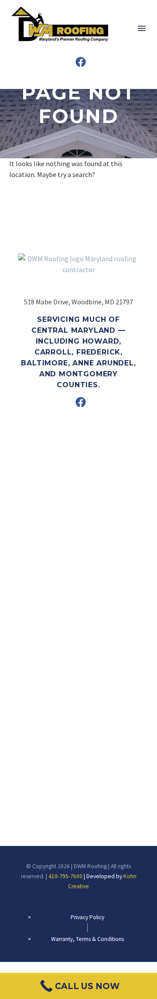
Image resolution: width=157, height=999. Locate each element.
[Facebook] (80, 62)
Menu (142, 28)
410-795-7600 (65, 876)
